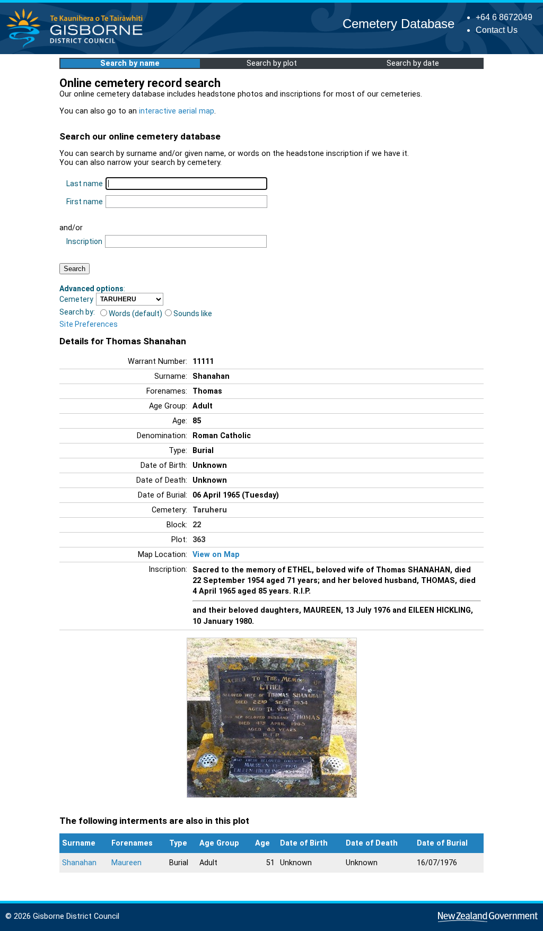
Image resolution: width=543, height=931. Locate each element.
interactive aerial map (176, 111)
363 (198, 539)
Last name (84, 183)
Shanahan (79, 862)
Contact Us (497, 29)
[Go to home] (77, 47)
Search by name (130, 63)
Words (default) (135, 313)
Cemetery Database (398, 23)
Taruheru (209, 510)
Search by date (413, 63)
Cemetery (76, 299)
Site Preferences (88, 324)
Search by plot (272, 63)
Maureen (126, 862)
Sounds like (192, 313)
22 (196, 524)
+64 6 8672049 (504, 17)
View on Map (216, 554)
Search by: (77, 312)
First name (84, 201)
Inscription (84, 241)
